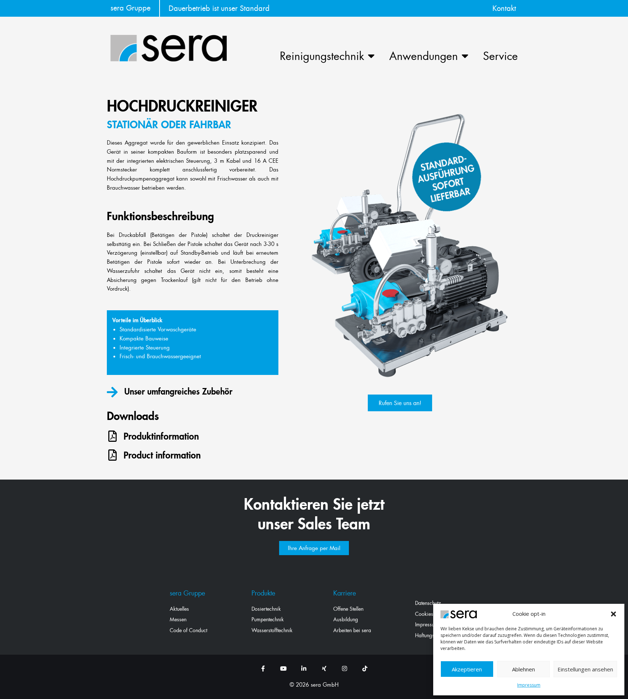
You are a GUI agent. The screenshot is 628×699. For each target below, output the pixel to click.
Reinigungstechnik (322, 55)
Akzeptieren (467, 669)
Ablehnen (523, 669)
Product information (162, 455)
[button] (613, 614)
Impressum (528, 685)
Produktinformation (161, 436)
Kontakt (504, 8)
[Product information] (112, 455)
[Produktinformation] (112, 436)
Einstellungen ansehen (585, 669)
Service (500, 55)
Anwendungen (423, 55)
